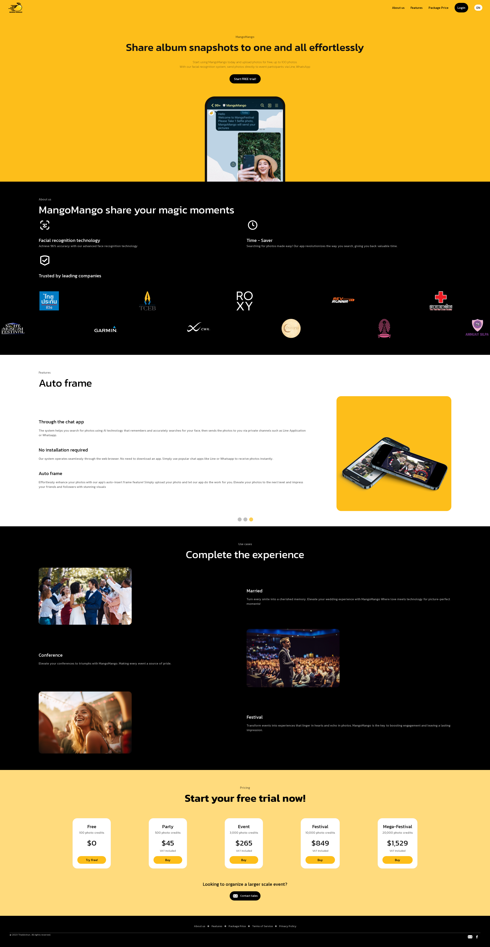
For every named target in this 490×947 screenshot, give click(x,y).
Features (416, 7)
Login (461, 7)
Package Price (438, 7)
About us (398, 7)
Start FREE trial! (245, 79)
